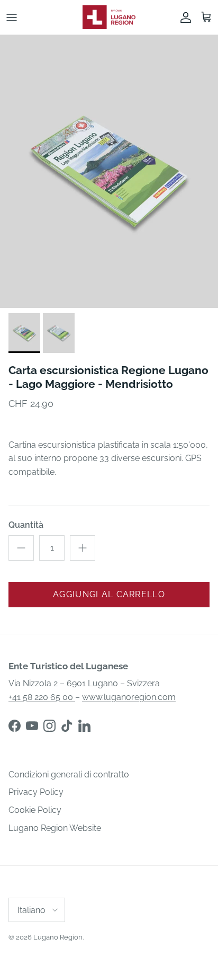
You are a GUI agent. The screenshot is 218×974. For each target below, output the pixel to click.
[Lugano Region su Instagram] (49, 726)
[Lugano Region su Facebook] (14, 726)
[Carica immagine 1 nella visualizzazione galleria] (109, 171)
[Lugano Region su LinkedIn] (84, 726)
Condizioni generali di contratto (68, 774)
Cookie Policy (34, 810)
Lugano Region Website (54, 828)
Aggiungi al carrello (109, 594)
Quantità (25, 525)
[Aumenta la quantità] (82, 548)
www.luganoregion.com (129, 697)
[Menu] (11, 17)
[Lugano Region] (109, 17)
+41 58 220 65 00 (41, 697)
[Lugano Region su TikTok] (67, 726)
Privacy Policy (35, 792)
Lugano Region (58, 937)
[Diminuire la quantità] (21, 548)
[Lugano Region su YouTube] (32, 726)
